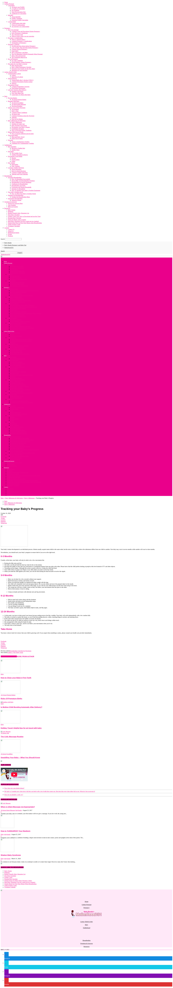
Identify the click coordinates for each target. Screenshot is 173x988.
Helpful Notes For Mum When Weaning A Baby (18, 880)
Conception (11, 5)
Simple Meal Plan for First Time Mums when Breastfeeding (25, 223)
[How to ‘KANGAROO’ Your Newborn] (7, 827)
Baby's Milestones (9, 504)
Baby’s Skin (15, 111)
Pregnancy (7, 28)
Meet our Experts (13, 206)
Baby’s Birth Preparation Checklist (21, 67)
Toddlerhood (8, 145)
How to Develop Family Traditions (21, 130)
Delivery (14, 83)
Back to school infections (19, 171)
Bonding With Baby (13, 101)
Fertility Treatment (17, 18)
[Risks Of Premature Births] (10, 693)
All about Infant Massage (19, 104)
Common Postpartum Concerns (20, 86)
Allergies (14, 117)
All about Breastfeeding (14, 177)
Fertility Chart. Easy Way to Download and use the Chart (24, 216)
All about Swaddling (17, 103)
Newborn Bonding (17, 106)
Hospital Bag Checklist (14, 218)
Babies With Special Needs (15, 132)
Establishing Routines (18, 129)
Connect (6, 228)
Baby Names (11, 210)
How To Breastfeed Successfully (21, 179)
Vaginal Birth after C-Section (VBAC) (22, 80)
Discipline (11, 151)
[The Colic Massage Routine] (6, 731)
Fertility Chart (8, 877)
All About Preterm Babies (19, 99)
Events (10, 234)
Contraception (12, 21)
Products (10, 236)
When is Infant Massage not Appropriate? (18, 807)
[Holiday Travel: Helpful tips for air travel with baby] (10, 723)
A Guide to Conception (18, 8)
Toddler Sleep (15, 150)
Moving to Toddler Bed (18, 148)
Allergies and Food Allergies (20, 174)
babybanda (18, 810)
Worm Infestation (16, 169)
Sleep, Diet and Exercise (18, 56)
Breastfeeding (8, 176)
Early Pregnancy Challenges (20, 33)
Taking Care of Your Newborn (16, 107)
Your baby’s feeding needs (15, 192)
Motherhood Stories (13, 232)
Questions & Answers (10, 202)
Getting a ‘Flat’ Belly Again (15, 652)
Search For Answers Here (15, 203)
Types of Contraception (18, 25)
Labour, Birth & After (10, 72)
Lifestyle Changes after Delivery (17, 90)
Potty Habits (11, 163)
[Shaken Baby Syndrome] (7, 851)
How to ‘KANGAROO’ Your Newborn (15, 831)
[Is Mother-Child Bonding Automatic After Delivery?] (7, 702)
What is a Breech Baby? (18, 39)
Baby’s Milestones (17, 122)
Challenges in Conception (19, 13)
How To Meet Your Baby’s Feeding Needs (24, 193)
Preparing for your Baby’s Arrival (17, 64)
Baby (5, 96)
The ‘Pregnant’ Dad (17, 34)
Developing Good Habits (15, 156)
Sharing (14, 158)
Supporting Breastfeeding (15, 198)
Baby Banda (7, 243)
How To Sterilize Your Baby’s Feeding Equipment (26, 190)
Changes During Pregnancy (19, 49)
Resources (7, 208)
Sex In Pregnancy (13, 59)
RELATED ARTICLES (9, 656)
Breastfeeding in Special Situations (21, 182)
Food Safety (15, 51)
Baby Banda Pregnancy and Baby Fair (15, 245)
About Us (11, 231)
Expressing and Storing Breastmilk (21, 187)
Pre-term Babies (12, 98)
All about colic (16, 114)
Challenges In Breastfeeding (20, 184)
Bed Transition (12, 146)
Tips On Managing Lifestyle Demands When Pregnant (27, 54)
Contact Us (11, 229)
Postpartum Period (13, 85)
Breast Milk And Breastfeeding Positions (23, 180)
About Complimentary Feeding (20, 142)
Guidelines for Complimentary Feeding (23, 143)
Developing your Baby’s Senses (21, 127)
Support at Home (16, 200)
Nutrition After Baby (17, 91)
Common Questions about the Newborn (23, 116)
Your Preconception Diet (19, 12)
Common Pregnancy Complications (22, 41)
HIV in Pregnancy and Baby (20, 52)
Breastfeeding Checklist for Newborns (20, 651)
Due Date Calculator (14, 215)
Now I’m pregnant (13, 30)
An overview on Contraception (20, 26)
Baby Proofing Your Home (19, 125)
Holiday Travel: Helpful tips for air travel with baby (21, 728)
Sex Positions (15, 10)
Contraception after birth (18, 23)
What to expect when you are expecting (23, 36)
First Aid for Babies (17, 119)
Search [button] (3, 251)
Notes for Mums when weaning (17, 219)
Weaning (10, 140)
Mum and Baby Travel (18, 137)
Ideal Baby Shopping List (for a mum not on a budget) (23, 221)
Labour (14, 75)
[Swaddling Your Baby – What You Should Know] (10, 752)
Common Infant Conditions (19, 112)
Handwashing (15, 159)
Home (6, 2)
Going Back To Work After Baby (21, 94)
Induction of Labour (17, 77)
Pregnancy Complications (15, 38)
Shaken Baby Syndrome (11, 855)
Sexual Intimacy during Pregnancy (21, 62)
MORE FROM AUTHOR (25, 656)
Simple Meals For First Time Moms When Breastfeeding (20, 884)
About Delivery (12, 78)
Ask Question (12, 205)
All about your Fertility (18, 7)
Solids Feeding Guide (14, 224)
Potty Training (16, 166)
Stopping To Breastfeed (18, 189)
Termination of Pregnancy (19, 43)
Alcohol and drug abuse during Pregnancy (24, 46)
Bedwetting (15, 164)
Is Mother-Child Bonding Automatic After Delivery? (21, 707)
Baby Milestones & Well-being (16, 120)
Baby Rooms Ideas (17, 65)
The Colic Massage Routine (12, 737)
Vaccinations (15, 109)
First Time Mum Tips (18, 93)
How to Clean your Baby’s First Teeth (16, 678)
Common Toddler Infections (16, 167)
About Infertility (16, 17)
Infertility (10, 15)
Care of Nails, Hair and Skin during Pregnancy (25, 47)
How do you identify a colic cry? (13, 794)
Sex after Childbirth (17, 60)
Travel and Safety (13, 135)
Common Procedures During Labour (22, 81)
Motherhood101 (9, 247)
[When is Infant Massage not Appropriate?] (6, 803)
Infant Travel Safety (17, 138)
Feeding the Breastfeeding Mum (21, 197)
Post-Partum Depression (18, 88)
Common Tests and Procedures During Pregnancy (26, 31)
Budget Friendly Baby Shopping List (18, 213)
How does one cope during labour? (14, 788)
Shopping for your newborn (19, 70)
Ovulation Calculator (14, 226)
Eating (13, 161)
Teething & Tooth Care (18, 124)
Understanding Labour (14, 73)
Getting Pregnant (9, 4)
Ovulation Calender (9, 887)
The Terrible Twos (17, 153)
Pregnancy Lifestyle (13, 44)
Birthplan (10, 211)
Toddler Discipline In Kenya (20, 155)
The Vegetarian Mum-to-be (19, 57)
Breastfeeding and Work (18, 185)
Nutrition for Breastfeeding (15, 195)
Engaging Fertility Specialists (20, 20)
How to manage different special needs (23, 133)
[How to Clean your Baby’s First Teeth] (10, 672)
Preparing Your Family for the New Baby (23, 69)
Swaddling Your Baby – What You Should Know (20, 757)
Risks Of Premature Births (11, 699)
